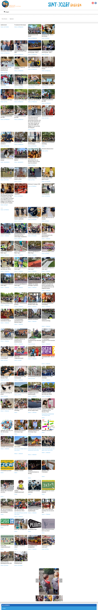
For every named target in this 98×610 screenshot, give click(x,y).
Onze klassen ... (5, 18)
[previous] (38, 580)
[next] (60, 580)
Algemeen (12, 18)
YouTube (93, 3)
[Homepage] (11, 4)
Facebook (96, 3)
